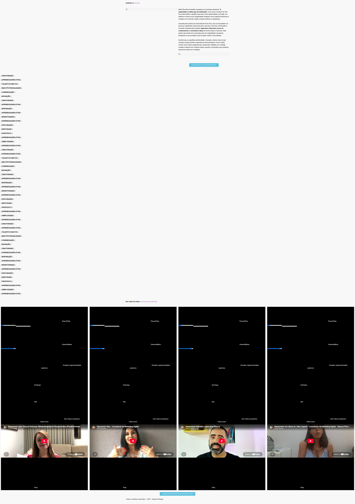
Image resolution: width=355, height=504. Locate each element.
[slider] (8, 325)
